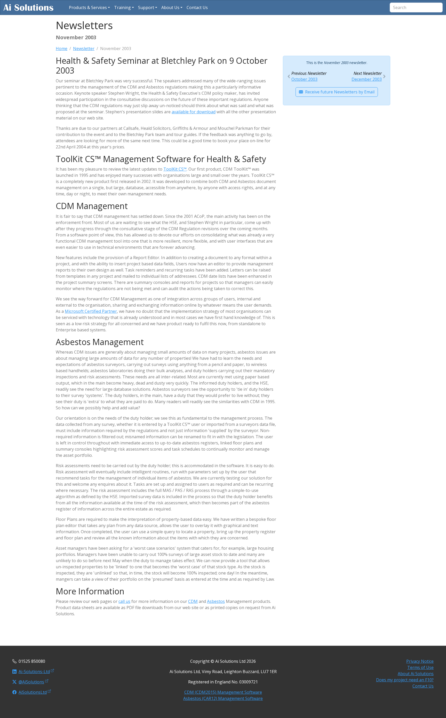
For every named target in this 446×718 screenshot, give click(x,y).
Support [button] (146, 7)
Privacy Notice (420, 661)
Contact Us (423, 686)
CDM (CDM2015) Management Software (223, 692)
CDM (193, 601)
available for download (194, 112)
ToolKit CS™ (175, 169)
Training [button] (122, 7)
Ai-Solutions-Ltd (34, 671)
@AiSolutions (31, 682)
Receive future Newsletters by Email (340, 92)
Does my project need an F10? (405, 680)
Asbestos (216, 601)
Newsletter (83, 48)
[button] (89, 7)
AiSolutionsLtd (33, 692)
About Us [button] (170, 7)
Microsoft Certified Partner (91, 311)
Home (61, 48)
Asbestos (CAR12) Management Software (223, 698)
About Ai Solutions (416, 673)
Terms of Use (420, 667)
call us (124, 601)
